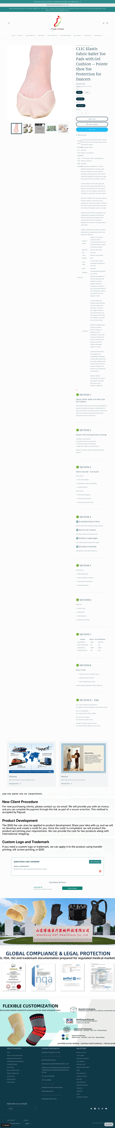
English (27, 1123)
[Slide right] (71, 128)
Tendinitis (79, 1091)
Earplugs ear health (82, 1097)
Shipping (78, 86)
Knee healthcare (81, 1073)
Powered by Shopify (104, 1122)
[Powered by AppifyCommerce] (100, 871)
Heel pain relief (81, 1064)
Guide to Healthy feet (13, 1073)
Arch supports (81, 1061)
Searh (8, 1052)
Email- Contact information (15, 1055)
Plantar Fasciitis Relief (83, 1067)
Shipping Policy (14, 783)
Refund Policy (65, 783)
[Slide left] (9, 128)
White (87, 92)
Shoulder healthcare (82, 1085)
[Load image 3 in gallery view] (51, 128)
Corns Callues (80, 1055)
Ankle (78, 1070)
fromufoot (97, 1122)
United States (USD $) (14, 1123)
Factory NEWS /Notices (13, 1070)
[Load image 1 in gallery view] (16, 128)
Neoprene (81, 105)
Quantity (78, 109)
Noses (78, 1094)
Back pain (79, 1079)
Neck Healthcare (81, 1082)
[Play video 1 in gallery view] (39, 128)
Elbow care (80, 1088)
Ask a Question (95, 862)
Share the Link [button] (82, 135)
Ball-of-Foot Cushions (83, 1058)
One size (80, 99)
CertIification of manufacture (15, 1061)
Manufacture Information (14, 1058)
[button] (9, 23)
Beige (79, 92)
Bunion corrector (81, 1052)
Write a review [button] (72, 888)
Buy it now (92, 129)
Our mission (10, 1067)
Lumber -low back (82, 1076)
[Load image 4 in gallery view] (63, 128)
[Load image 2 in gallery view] (28, 128)
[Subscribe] (35, 1108)
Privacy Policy (11, 1076)
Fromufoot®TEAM (12, 1064)
